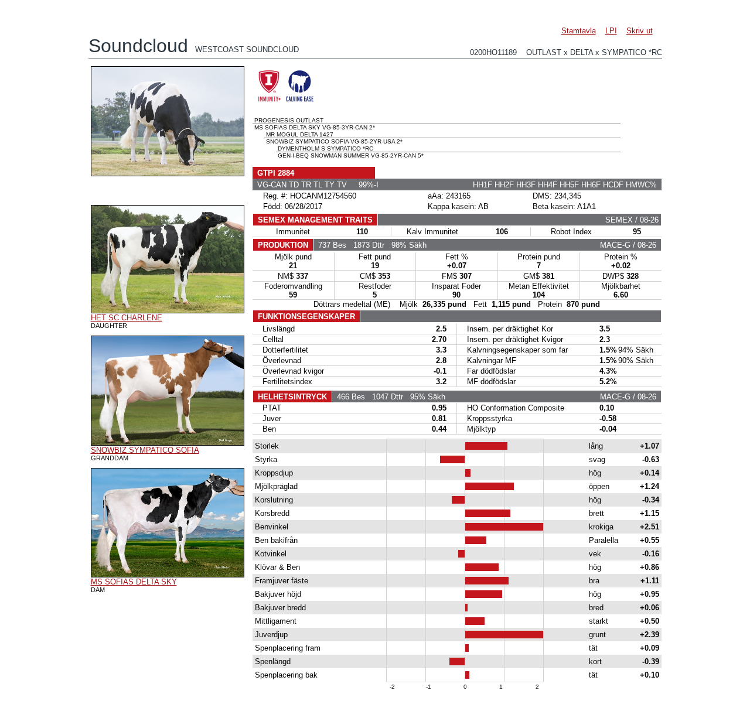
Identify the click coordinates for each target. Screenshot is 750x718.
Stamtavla (578, 30)
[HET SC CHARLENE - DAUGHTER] (167, 310)
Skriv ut (639, 30)
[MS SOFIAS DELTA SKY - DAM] (167, 574)
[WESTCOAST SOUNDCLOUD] (167, 173)
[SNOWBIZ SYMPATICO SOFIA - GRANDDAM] (167, 442)
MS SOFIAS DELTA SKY (134, 581)
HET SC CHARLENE (126, 317)
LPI (611, 30)
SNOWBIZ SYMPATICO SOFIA (145, 450)
